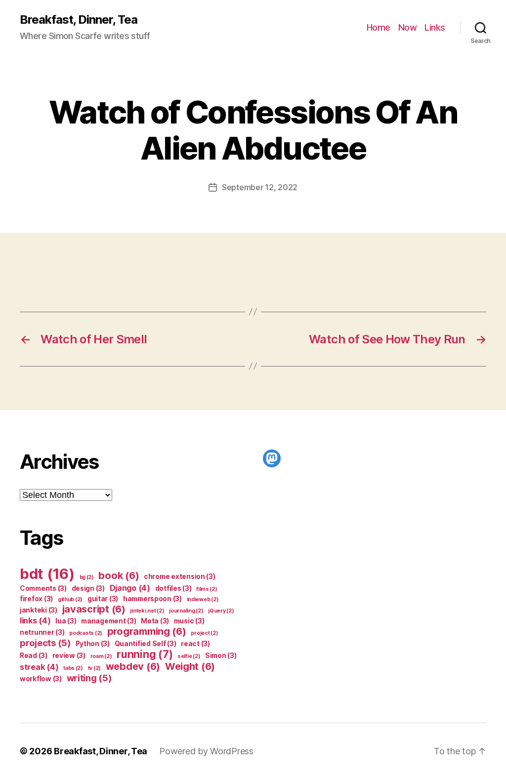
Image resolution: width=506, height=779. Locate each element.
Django (130, 588)
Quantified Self (145, 644)
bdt (47, 573)
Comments (43, 588)
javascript (94, 609)
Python (93, 644)
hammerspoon (152, 599)
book (118, 575)
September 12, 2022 (259, 187)
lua (65, 621)
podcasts (85, 633)
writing (89, 677)
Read (33, 655)
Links (434, 27)
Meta (155, 621)
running (144, 654)
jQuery (221, 611)
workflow (41, 679)
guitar (102, 599)
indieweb (203, 599)
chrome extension (179, 576)
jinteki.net (147, 611)
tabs (73, 668)
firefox (36, 599)
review (68, 655)
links (35, 620)
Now (407, 27)
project (204, 633)
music (189, 621)
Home (378, 27)
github (70, 599)
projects (45, 642)
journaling (186, 611)
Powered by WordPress (206, 751)
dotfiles (173, 588)
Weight (190, 666)
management (108, 621)
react (195, 644)
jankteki (38, 610)
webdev (133, 666)
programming (146, 631)
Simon (221, 655)
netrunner (42, 632)
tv (94, 668)
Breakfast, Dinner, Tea (78, 20)
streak (39, 667)
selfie (188, 656)
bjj (87, 577)
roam (101, 656)
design (88, 588)
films (206, 589)
